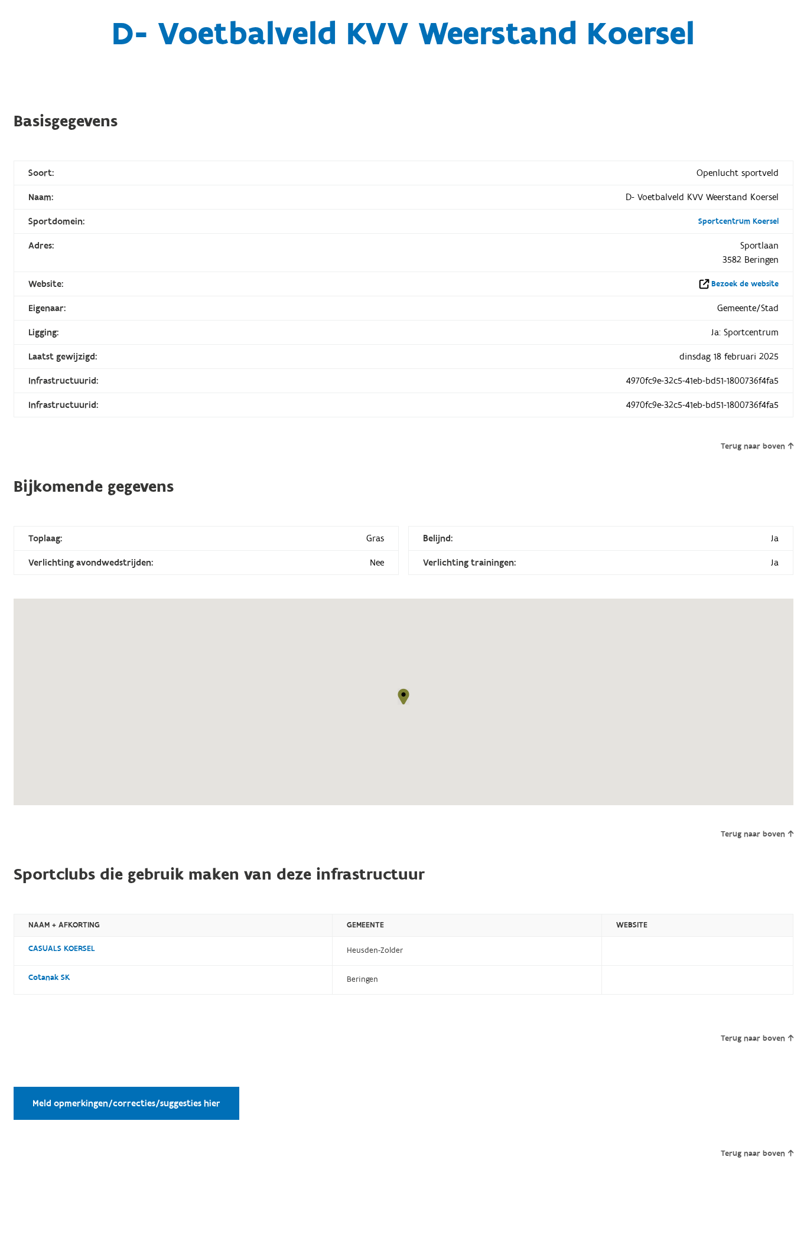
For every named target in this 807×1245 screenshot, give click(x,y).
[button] (403, 696)
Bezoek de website (745, 284)
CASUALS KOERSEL (61, 948)
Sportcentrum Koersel (738, 221)
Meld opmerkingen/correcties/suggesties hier (126, 1103)
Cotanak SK (49, 977)
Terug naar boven (753, 446)
